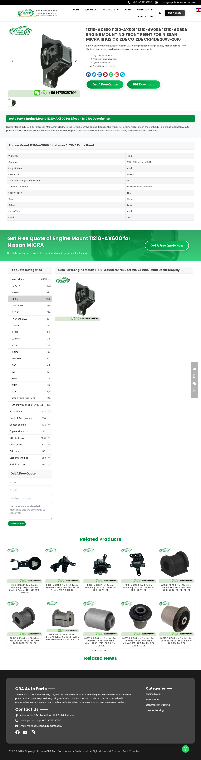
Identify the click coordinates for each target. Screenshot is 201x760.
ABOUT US (91, 9)
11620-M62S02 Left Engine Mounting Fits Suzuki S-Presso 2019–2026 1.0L (100, 588)
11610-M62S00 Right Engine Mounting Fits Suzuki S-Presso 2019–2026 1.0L (138, 588)
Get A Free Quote (105, 84)
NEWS (128, 9)
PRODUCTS (109, 9)
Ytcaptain (134, 751)
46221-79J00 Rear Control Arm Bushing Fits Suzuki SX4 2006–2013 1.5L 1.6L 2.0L (176, 641)
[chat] (185, 749)
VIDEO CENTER (145, 9)
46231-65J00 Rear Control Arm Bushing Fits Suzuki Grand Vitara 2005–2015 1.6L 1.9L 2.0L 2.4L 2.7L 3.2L (138, 642)
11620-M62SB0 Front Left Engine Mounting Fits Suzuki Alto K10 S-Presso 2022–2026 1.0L (62, 588)
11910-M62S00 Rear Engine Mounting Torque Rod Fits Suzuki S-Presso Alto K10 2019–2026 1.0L (25, 589)
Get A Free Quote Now (167, 245)
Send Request (16, 523)
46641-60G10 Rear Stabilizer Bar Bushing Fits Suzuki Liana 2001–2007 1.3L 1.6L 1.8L (25, 641)
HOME (76, 9)
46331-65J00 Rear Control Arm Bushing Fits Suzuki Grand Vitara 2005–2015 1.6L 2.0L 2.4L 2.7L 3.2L (100, 642)
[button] (160, 13)
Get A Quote (174, 12)
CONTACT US (145, 16)
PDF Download (144, 84)
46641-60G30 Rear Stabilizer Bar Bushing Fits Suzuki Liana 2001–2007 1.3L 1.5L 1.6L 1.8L (176, 588)
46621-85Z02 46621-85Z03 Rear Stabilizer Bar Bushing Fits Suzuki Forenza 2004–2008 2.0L (62, 637)
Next (106, 650)
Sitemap (116, 751)
